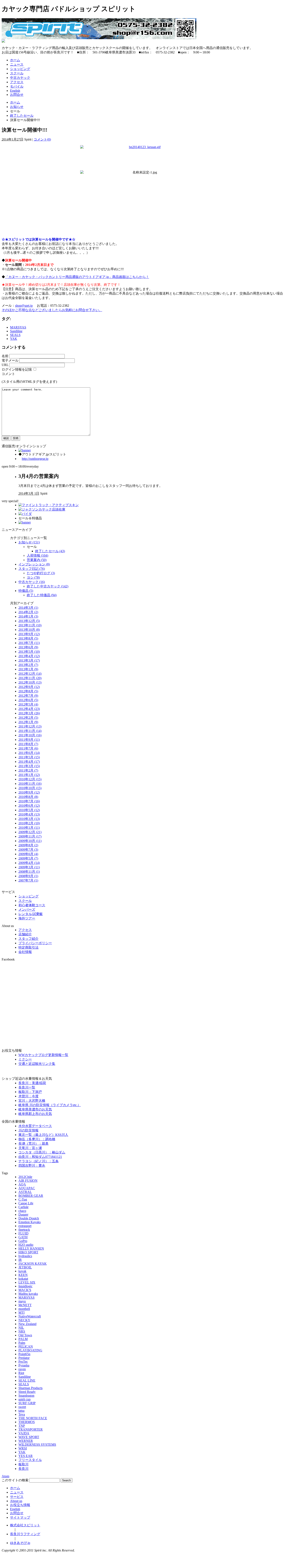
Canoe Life (25, 1203)
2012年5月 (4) (28, 704)
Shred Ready (27, 1392)
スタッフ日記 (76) (31, 568)
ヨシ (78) (33, 577)
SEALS (15, 335)
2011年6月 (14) (29, 753)
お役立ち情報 (20, 1505)
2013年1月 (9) (28, 669)
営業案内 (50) (36, 560)
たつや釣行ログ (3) (41, 573)
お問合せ (16, 94)
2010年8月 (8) (28, 797)
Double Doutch (28, 1218)
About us (16, 1501)
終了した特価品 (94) (42, 595)
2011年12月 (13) (29, 726)
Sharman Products (30, 1388)
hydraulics (25, 1256)
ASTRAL (25, 1192)
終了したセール (21, 115)
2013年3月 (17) (29, 660)
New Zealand (27, 1324)
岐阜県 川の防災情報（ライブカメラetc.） (49, 1105)
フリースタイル (30, 1460)
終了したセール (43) (50, 551)
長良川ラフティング (25, 1534)
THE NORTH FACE (32, 1418)
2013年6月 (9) (28, 647)
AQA (22, 1184)
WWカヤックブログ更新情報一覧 (43, 1055)
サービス (16, 1496)
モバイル (16, 86)
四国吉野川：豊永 (31, 1165)
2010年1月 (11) (29, 827)
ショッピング (20, 69)
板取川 (23, 1464)
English (15, 90)
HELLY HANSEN (31, 1248)
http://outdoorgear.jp (35, 458)
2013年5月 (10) (29, 651)
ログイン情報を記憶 (17, 369)
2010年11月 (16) (29, 783)
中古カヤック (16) (31, 582)
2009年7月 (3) (28, 849)
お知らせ (16, 107)
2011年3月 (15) (29, 766)
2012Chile (25, 1177)
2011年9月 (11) (29, 739)
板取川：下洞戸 (30, 1092)
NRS (21, 1331)
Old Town (25, 1335)
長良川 (23, 1468)
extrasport (24, 1226)
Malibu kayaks (28, 1293)
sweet (22, 1407)
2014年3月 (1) (28, 607)
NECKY (24, 1320)
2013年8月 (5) (28, 638)
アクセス (16, 82)
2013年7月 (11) (29, 643)
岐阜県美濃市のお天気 (35, 1109)
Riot (21, 1373)
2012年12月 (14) (29, 673)
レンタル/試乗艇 (30, 914)
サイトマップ (20, 1517)
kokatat (23, 1278)
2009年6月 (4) (28, 854)
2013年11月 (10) (29, 625)
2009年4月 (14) (29, 863)
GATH (23, 1237)
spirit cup (24, 1399)
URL (5, 365)
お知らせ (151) (29, 542)
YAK (13, 338)
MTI (21, 1312)
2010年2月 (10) (29, 823)
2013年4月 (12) (29, 656)
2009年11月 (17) (29, 836)
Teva (21, 1414)
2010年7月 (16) (29, 801)
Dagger (23, 1214)
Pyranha (23, 1365)
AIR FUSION (27, 1180)
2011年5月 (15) (29, 757)
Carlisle (23, 1207)
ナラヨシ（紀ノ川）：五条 (38, 1161)
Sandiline (16, 331)
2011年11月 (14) (29, 731)
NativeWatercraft (29, 1316)
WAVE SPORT (28, 1437)
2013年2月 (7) (28, 665)
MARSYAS (18, 327)
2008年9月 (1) (28, 876)
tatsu (21, 1410)
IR (20, 1260)
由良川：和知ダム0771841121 (40, 1156)
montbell (24, 1309)
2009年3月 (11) (29, 867)
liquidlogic (25, 1286)
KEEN (23, 1275)
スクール (16, 73)
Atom (5, 1476)
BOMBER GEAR (30, 1195)
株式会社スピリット (25, 1525)
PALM (23, 1339)
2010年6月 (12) (29, 805)
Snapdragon (26, 1395)
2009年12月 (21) (29, 832)
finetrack (24, 1229)
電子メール (10, 360)
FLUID (23, 1233)
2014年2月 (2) (28, 612)
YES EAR (25, 1456)
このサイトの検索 (15, 1480)
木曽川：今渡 (28, 1096)
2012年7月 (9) (28, 695)
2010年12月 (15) (29, 779)
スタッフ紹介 (28, 938)
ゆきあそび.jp (20, 1543)
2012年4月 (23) (29, 709)
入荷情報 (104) (37, 555)
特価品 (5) (25, 590)
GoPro (22, 1241)
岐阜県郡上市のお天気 (35, 1114)
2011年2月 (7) (28, 770)
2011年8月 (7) (28, 744)
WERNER (25, 1441)
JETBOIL (25, 1267)
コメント (8, 374)
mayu (22, 1301)
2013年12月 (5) (29, 621)
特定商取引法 (28, 947)
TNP (21, 1425)
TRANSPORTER (30, 1429)
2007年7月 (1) (28, 880)
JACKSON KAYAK (32, 1263)
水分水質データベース (35, 1126)
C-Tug (22, 1199)
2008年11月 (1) (29, 871)
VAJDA (23, 1433)
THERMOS (26, 1422)
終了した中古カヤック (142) (47, 586)
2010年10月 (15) (29, 788)
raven (22, 1369)
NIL (21, 1327)
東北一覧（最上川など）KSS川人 (43, 1134)
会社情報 (25, 952)
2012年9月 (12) (29, 687)
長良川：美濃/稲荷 (32, 1083)
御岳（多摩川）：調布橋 (36, 1139)
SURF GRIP (27, 1403)
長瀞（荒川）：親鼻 (33, 1143)
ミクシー (25, 1059)
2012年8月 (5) (28, 691)
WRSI (22, 1448)
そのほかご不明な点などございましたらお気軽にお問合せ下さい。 (52, 310)
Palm (21, 1343)
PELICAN (25, 1346)
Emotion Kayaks (29, 1222)
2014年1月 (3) (28, 616)
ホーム (15, 60)
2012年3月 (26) (29, 713)
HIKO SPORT (28, 1252)
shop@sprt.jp (24, 305)
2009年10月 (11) (29, 841)
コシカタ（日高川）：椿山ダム (41, 1152)
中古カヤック (20, 77)
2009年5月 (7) (28, 858)
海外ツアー (26, 918)
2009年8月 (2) (28, 845)
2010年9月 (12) (29, 792)
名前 (5, 356)
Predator (24, 1358)
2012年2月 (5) (28, 717)
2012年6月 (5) (28, 700)
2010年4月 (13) (29, 814)
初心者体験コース (31, 905)
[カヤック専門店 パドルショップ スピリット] (99, 38)
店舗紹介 (25, 934)
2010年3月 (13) (29, 819)
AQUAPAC (26, 1188)
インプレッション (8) (34, 564)
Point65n (24, 1354)
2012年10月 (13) (29, 682)
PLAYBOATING (30, 1350)
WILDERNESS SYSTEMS (37, 1444)
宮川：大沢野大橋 (31, 1100)
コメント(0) (42, 139)
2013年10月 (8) (29, 629)
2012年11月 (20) (29, 678)
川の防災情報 (28, 1130)
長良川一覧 (26, 1087)
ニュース (16, 64)
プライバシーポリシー (35, 943)
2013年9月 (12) (29, 634)
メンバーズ (26, 909)
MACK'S (24, 1290)
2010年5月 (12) (29, 810)
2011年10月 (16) (29, 735)
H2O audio (25, 1244)
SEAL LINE (26, 1380)
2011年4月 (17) (29, 761)
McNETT (25, 1305)
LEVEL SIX (26, 1282)
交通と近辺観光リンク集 (36, 1063)
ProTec (23, 1361)
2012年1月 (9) (28, 722)
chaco (22, 1211)
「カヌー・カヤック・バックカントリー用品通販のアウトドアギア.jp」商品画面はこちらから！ (77, 277)
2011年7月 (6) (28, 748)
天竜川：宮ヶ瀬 (30, 1148)
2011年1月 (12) (29, 775)
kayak (22, 1271)
